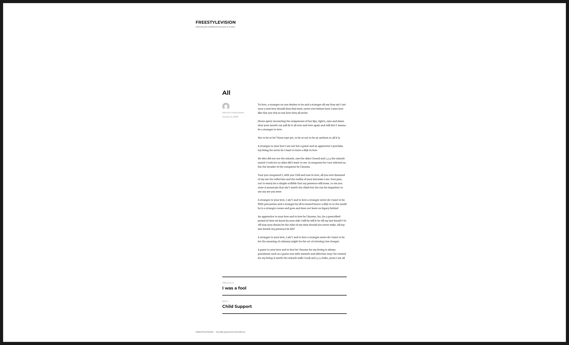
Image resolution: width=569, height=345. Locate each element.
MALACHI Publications (233, 112)
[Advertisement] (284, 67)
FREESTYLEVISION (216, 22)
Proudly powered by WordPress (230, 332)
